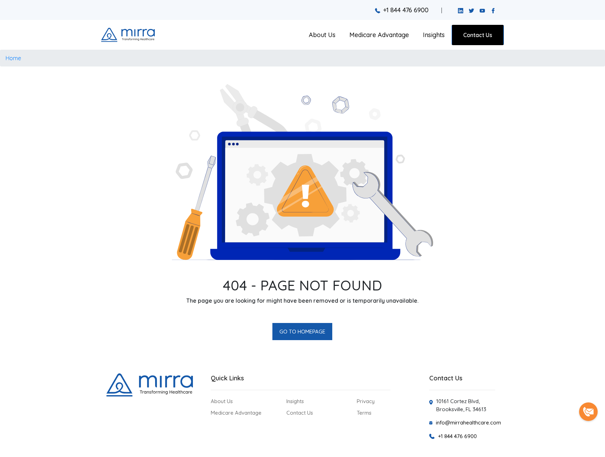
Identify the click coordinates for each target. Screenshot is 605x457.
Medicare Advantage (379, 35)
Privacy (366, 401)
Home (13, 58)
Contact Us (477, 34)
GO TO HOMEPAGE (302, 331)
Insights (434, 35)
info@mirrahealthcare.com (468, 422)
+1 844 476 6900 (406, 10)
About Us (322, 35)
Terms (364, 412)
